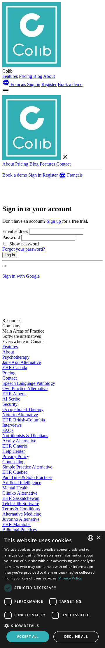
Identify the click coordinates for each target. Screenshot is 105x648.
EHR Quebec (14, 472)
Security (10, 404)
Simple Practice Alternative (27, 466)
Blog (37, 76)
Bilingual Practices (19, 529)
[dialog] (52, 589)
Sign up (54, 221)
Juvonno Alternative (20, 519)
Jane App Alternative (21, 362)
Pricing (25, 76)
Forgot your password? (23, 249)
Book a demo (70, 84)
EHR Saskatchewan (20, 498)
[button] (52, 625)
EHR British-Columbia (23, 419)
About (49, 76)
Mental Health (15, 487)
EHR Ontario (14, 446)
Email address (15, 231)
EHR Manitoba (16, 524)
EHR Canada (14, 367)
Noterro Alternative (20, 414)
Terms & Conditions (21, 508)
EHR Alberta (14, 393)
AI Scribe (11, 398)
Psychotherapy (15, 357)
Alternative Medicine (21, 513)
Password (11, 237)
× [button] (98, 538)
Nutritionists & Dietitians (25, 435)
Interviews (12, 425)
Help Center (13, 451)
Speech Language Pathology (28, 383)
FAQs (7, 430)
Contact (63, 163)
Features (10, 76)
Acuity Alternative (19, 440)
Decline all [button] (76, 636)
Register (49, 84)
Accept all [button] (28, 636)
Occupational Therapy (22, 409)
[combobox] (90, 538)
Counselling (13, 461)
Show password (24, 243)
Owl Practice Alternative (25, 388)
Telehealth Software (20, 503)
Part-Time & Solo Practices (27, 477)
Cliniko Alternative (19, 493)
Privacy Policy (15, 456)
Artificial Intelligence (21, 482)
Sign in (33, 84)
